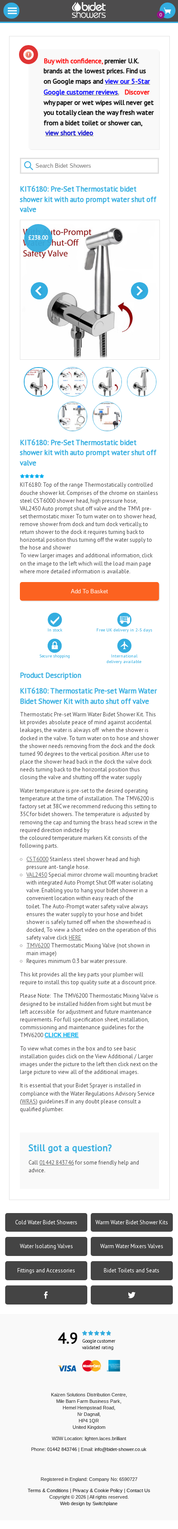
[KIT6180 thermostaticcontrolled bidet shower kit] (106, 381)
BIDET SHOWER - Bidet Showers (89, 10)
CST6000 (37, 859)
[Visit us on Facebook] (46, 1295)
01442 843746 (56, 1162)
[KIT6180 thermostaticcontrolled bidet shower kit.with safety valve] (37, 381)
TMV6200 (38, 945)
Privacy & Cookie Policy (98, 1490)
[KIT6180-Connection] (106, 416)
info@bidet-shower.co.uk (120, 1449)
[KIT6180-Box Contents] (72, 416)
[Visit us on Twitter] (132, 1295)
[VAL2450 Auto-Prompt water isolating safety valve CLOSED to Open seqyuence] (72, 381)
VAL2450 (36, 874)
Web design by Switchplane (89, 1503)
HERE (75, 937)
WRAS (29, 1101)
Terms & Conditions (48, 1490)
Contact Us (138, 1490)
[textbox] (89, 166)
